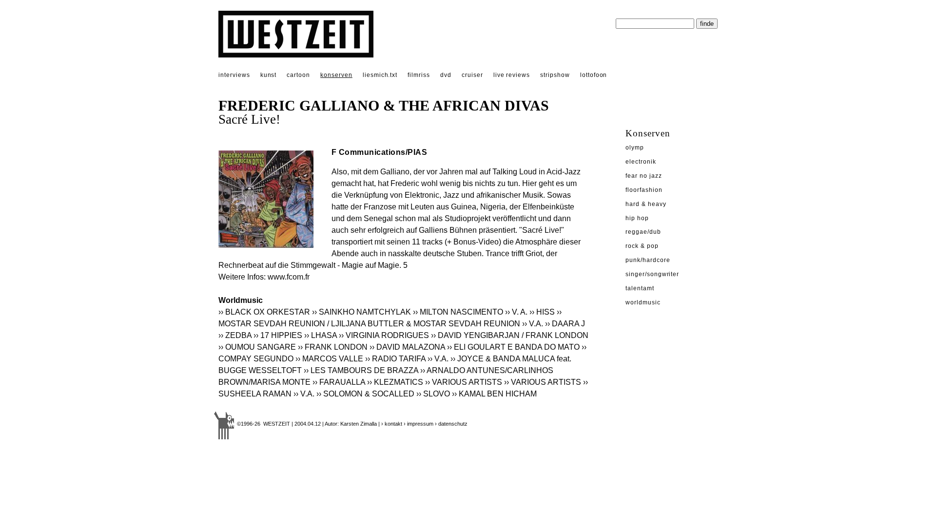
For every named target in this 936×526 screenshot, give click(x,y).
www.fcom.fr (289, 277)
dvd (445, 75)
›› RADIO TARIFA (395, 359)
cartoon (298, 75)
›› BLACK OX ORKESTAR (264, 312)
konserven (336, 75)
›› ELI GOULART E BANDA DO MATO (513, 347)
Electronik (640, 162)
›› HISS (542, 312)
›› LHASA (320, 335)
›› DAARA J (565, 323)
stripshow (555, 75)
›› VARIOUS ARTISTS (463, 382)
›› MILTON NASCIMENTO (458, 312)
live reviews (511, 75)
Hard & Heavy (645, 204)
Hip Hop (637, 218)
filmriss (419, 75)
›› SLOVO (433, 394)
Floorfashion (644, 190)
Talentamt (639, 288)
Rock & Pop (642, 246)
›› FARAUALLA (338, 382)
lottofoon (593, 75)
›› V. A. (516, 312)
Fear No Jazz (643, 176)
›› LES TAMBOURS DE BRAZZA (361, 370)
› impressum (418, 424)
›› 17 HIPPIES (278, 335)
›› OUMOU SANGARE (257, 347)
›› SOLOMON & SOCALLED (365, 394)
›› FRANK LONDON (333, 347)
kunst (268, 75)
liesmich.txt (380, 75)
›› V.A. (532, 323)
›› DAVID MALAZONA (407, 347)
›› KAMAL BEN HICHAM (494, 394)
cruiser (472, 75)
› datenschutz (451, 424)
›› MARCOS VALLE (329, 359)
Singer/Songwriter (652, 274)
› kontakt (391, 424)
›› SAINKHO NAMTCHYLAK (361, 312)
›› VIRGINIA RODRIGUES (384, 335)
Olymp (634, 147)
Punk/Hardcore (647, 260)
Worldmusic (643, 302)
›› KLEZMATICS (395, 382)
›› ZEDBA (235, 335)
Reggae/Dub (643, 232)
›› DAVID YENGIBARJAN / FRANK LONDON (509, 335)
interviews (234, 75)
